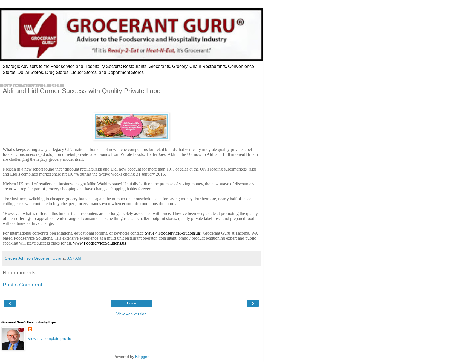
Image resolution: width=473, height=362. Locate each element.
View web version (131, 314)
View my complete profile (49, 338)
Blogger (141, 356)
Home (131, 303)
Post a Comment (22, 285)
